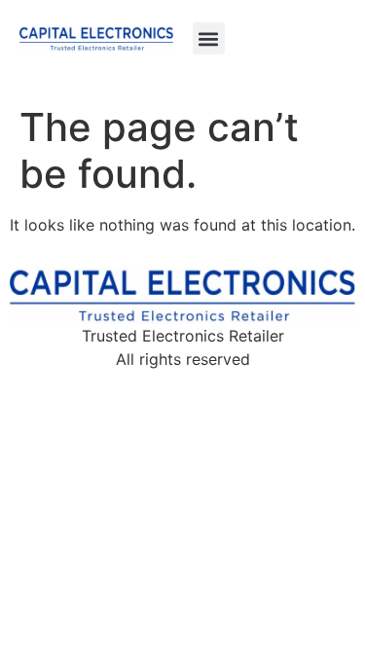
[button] (209, 38)
